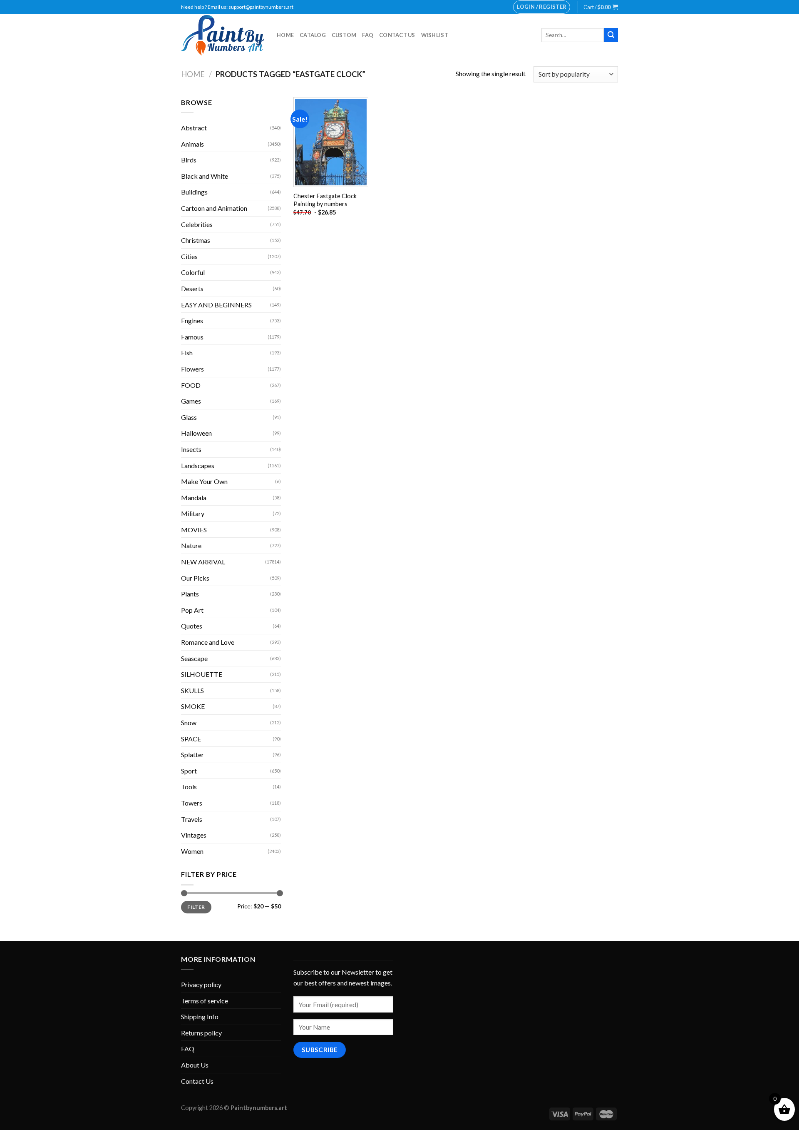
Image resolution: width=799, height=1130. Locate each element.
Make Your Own (204, 481)
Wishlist (434, 35)
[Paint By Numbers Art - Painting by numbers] (222, 35)
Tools (189, 787)
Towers (191, 803)
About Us (194, 1065)
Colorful (193, 272)
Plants (190, 594)
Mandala (193, 497)
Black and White (204, 176)
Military (192, 513)
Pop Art (192, 610)
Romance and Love (207, 642)
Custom (344, 35)
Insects (191, 449)
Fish (187, 353)
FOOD (191, 385)
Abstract (194, 128)
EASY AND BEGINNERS (216, 305)
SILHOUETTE (201, 674)
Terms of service (204, 1001)
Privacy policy (201, 984)
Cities (189, 256)
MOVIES (194, 530)
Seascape (194, 658)
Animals (192, 144)
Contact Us (397, 35)
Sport (189, 771)
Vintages (193, 835)
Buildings (194, 192)
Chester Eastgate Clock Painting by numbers (325, 199)
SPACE (191, 739)
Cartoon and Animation (214, 208)
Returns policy (201, 1033)
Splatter (192, 754)
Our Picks (195, 578)
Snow (188, 722)
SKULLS (192, 690)
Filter (196, 907)
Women (192, 851)
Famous (192, 337)
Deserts (192, 288)
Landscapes (197, 465)
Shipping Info (199, 1016)
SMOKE (193, 706)
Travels (191, 819)
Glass (189, 417)
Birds (188, 160)
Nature (191, 545)
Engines (192, 320)
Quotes (191, 626)
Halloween (196, 433)
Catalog (313, 35)
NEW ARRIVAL (203, 562)
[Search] (611, 35)
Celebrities (197, 224)
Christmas (195, 240)
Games (191, 401)
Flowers (192, 369)
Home (285, 35)
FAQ (367, 35)
